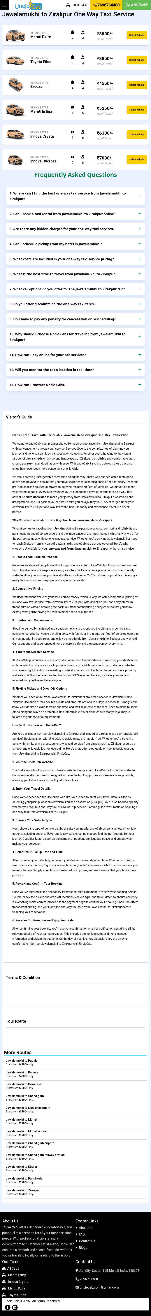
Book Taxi (78, 5)
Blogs (83, 1248)
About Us (85, 1228)
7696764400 (108, 5)
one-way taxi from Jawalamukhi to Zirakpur (78, 548)
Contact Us (87, 1241)
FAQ (82, 1234)
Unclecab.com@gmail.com (99, 1287)
